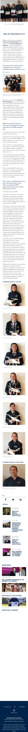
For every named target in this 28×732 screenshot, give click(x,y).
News (9, 24)
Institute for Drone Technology (10, 42)
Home (5, 24)
